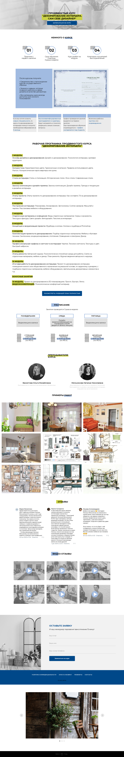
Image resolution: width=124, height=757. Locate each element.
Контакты (88, 674)
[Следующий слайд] (102, 715)
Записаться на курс (62, 658)
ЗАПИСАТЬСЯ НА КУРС (62, 23)
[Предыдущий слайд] (21, 715)
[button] (29, 571)
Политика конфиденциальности (44, 674)
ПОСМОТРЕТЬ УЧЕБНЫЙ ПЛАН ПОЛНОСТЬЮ (62, 293)
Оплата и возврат (65, 674)
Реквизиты (78, 674)
